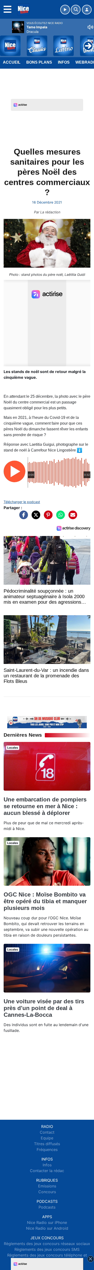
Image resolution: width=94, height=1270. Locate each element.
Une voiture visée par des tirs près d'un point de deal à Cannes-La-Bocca (44, 1008)
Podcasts (47, 1207)
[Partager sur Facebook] (22, 517)
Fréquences (47, 1149)
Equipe (47, 1138)
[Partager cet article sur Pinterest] (47, 517)
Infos (64, 62)
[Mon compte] (87, 9)
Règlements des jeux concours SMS (47, 1249)
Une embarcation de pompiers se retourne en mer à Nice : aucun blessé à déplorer (45, 806)
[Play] (6, 42)
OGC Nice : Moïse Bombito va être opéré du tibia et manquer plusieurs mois (45, 901)
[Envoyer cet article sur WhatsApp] (59, 517)
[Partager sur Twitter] (34, 517)
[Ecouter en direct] (65, 9)
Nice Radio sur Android (47, 1228)
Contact (47, 1132)
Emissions (47, 1186)
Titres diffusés (47, 1143)
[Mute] (90, 27)
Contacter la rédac (47, 1170)
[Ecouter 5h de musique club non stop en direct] (47, 721)
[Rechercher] (76, 9)
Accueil (11, 62)
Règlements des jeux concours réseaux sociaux (47, 1243)
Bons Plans (39, 62)
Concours (47, 1191)
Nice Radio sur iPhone (47, 1222)
